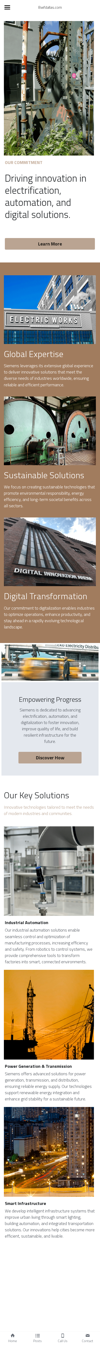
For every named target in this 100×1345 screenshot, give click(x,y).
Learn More (50, 243)
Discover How (50, 757)
